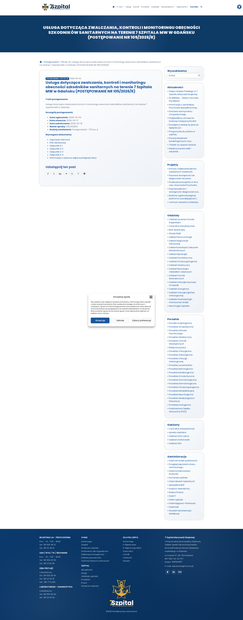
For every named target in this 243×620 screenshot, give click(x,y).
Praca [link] (84, 582)
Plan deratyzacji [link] (58, 142)
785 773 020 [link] (49, 582)
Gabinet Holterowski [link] (179, 439)
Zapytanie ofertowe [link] (60, 139)
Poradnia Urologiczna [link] (180, 404)
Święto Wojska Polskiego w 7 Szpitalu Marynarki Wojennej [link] (183, 93)
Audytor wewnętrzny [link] (179, 488)
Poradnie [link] (145, 7)
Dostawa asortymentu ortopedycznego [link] (180, 113)
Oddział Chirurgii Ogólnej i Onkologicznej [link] (182, 294)
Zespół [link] (84, 544)
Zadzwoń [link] (127, 557)
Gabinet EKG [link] (175, 443)
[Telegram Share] (66, 173)
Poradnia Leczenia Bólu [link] (180, 365)
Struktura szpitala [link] (89, 548)
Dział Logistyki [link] (176, 499)
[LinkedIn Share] (60, 173)
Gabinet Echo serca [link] (179, 436)
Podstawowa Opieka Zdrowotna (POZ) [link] (179, 410)
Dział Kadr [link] (174, 507)
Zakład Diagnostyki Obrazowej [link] (178, 242)
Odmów (120, 320)
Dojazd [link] (126, 560)
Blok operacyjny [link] (177, 229)
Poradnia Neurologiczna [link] (181, 394)
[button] (151, 297)
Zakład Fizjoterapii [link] (178, 254)
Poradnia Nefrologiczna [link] (181, 368)
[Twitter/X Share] (54, 173)
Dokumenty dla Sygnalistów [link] (94, 551)
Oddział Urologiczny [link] (179, 288)
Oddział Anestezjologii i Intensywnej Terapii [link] (180, 301)
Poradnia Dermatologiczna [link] (182, 383)
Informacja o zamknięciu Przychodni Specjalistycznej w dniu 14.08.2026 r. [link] (184, 106)
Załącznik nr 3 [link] (56, 151)
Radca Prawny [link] (176, 492)
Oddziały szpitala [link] (89, 576)
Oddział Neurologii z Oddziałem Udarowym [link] (180, 270)
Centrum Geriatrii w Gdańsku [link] (183, 202)
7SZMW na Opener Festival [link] (182, 144)
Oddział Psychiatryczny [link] (180, 257)
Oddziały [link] (155, 7)
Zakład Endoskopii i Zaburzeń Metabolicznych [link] (183, 249)
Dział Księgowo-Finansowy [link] (182, 503)
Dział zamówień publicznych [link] (183, 460)
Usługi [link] (128, 7)
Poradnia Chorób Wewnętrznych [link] (177, 342)
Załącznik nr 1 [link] (56, 145)
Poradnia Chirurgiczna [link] (180, 351)
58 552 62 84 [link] (50, 594)
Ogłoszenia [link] (181, 7)
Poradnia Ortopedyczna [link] (181, 326)
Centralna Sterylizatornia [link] (181, 226)
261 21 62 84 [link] (49, 597)
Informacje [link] (86, 541)
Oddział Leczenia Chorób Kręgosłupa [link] (181, 221)
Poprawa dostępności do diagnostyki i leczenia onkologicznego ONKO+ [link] (182, 177)
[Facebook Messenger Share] (84, 173)
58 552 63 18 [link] (50, 575)
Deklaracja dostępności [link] (92, 554)
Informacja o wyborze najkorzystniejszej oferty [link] (73, 157)
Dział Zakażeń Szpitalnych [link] (182, 481)
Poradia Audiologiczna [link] (180, 323)
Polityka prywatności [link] (91, 557)
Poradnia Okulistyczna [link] (180, 337)
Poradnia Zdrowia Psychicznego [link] (178, 332)
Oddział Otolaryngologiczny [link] (183, 261)
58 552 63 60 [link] (50, 560)
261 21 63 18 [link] (49, 578)
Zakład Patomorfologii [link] (180, 237)
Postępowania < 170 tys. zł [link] (57, 62)
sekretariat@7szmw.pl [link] (182, 566)
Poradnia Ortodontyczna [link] (181, 376)
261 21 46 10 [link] (49, 548)
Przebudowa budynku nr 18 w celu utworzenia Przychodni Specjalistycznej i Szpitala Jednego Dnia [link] (183, 184)
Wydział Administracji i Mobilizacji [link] (180, 512)
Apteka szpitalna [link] (177, 432)
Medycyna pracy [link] (177, 347)
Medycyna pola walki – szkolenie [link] (180, 150)
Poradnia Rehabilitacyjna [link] (181, 390)
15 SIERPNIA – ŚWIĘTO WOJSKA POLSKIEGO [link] (184, 99)
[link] (239, 6)
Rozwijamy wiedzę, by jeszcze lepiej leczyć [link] (183, 126)
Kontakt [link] (194, 7)
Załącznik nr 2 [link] (56, 148)
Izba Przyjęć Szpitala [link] (179, 306)
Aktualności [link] (86, 569)
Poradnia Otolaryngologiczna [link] (184, 387)
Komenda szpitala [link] (178, 477)
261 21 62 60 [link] (49, 563)
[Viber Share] (78, 173)
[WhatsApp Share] (72, 173)
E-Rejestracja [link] (129, 544)
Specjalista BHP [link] (176, 485)
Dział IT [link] (172, 496)
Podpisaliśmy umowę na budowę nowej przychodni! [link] (182, 120)
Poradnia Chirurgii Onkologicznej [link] (178, 360)
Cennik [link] (136, 7)
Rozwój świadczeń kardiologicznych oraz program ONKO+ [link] (180, 140)
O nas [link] (119, 7)
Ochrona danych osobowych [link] (95, 560)
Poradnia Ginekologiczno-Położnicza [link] (182, 400)
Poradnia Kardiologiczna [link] (181, 372)
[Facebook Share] (48, 173)
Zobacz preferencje (141, 320)
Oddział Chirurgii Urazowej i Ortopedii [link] (182, 284)
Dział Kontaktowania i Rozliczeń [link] (179, 472)
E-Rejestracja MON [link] (132, 548)
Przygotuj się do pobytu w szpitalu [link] (182, 133)
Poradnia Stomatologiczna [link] (182, 379)
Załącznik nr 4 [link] (56, 154)
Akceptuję (100, 320)
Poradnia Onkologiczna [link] (181, 354)
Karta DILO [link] (128, 551)
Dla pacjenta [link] (167, 7)
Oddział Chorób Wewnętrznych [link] (177, 277)
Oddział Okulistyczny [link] (179, 265)
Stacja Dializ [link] (175, 233)
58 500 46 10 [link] (50, 544)
